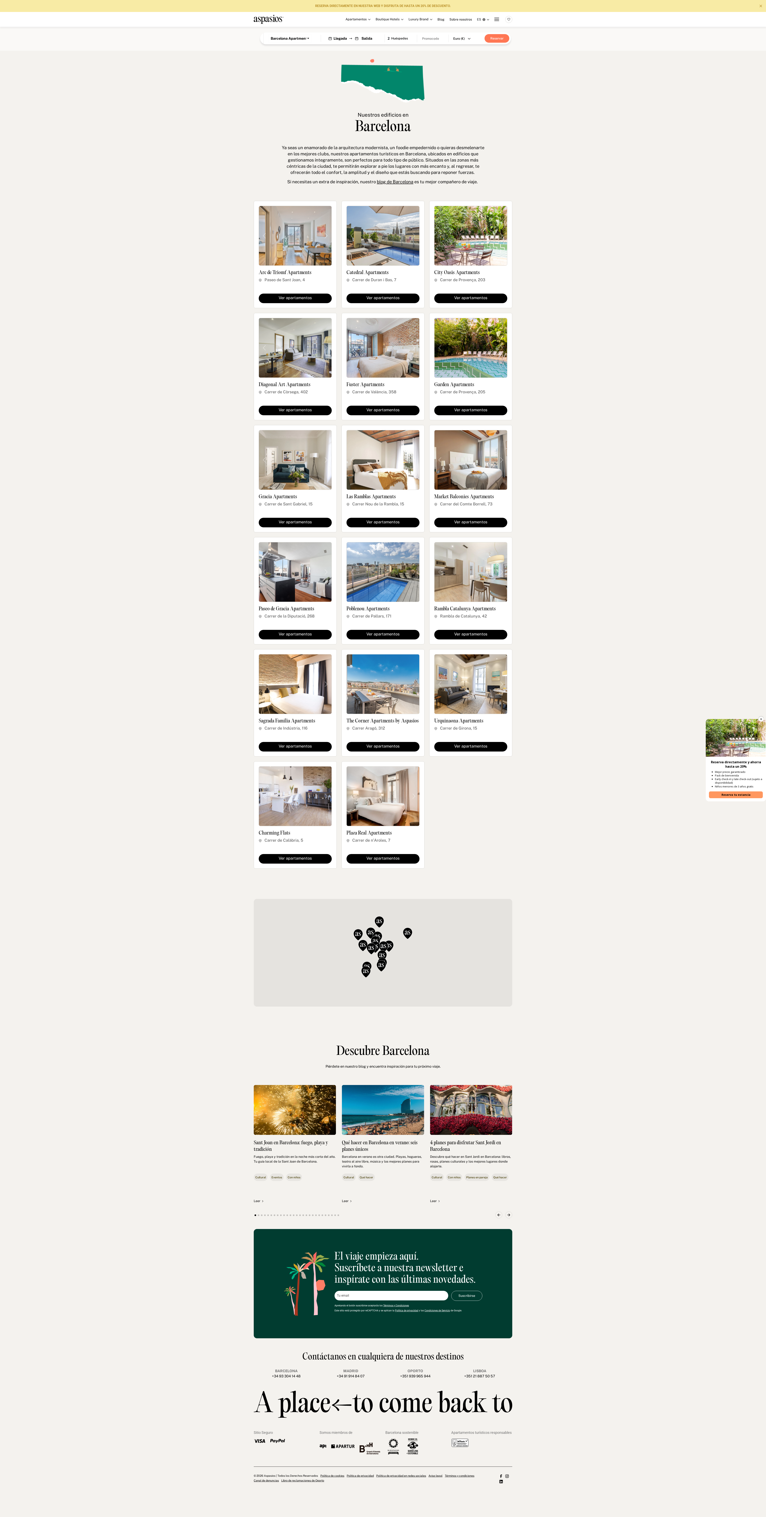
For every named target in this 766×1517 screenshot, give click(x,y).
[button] (389, 946)
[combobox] (290, 38)
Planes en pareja (477, 1177)
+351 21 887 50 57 (479, 1376)
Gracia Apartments (278, 497)
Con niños (294, 1177)
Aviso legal (435, 1475)
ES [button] (479, 19)
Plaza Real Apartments (369, 833)
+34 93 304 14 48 (286, 1376)
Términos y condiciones (459, 1475)
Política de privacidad (406, 1310)
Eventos (276, 1177)
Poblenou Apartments (368, 609)
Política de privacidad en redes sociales (401, 1475)
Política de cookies (332, 1475)
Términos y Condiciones (396, 1305)
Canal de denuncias (266, 1480)
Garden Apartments (454, 385)
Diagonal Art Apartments (284, 385)
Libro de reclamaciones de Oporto (302, 1480)
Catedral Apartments (367, 272)
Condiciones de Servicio (437, 1310)
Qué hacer (366, 1177)
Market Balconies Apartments (464, 497)
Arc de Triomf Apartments (285, 272)
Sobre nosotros (460, 19)
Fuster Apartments (365, 385)
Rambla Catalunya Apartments (465, 609)
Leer (257, 1201)
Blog (440, 19)
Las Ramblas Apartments (371, 497)
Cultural (260, 1177)
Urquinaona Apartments (458, 721)
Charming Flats (274, 833)
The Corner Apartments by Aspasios (382, 721)
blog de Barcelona (395, 181)
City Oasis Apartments (457, 272)
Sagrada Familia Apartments (287, 721)
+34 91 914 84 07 (351, 1376)
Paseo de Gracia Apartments (286, 609)
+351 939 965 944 (415, 1376)
